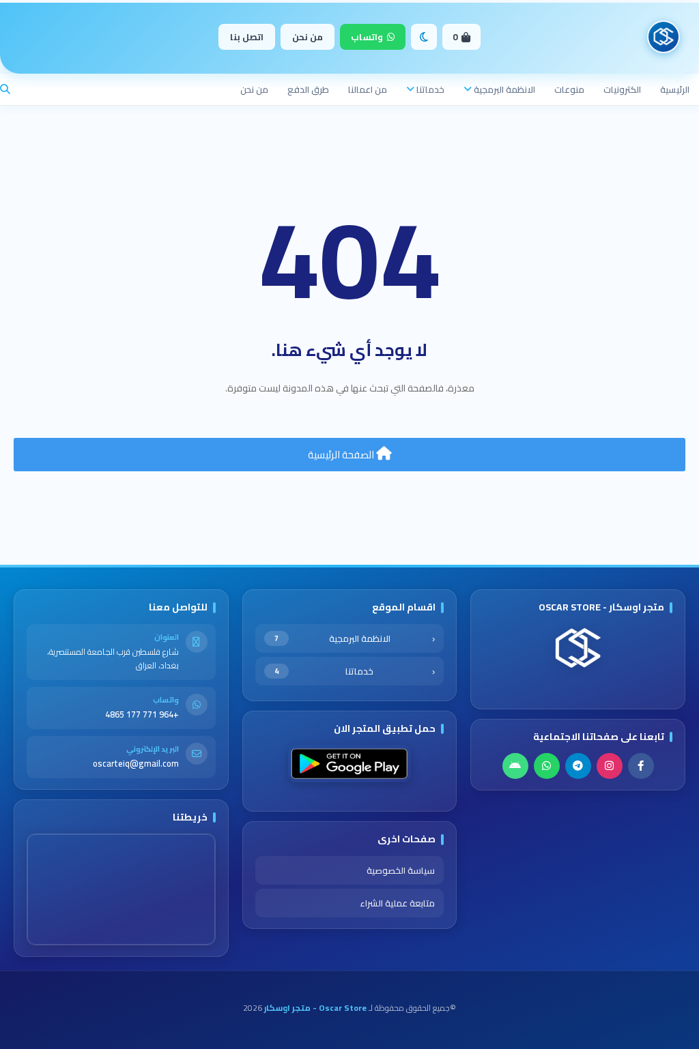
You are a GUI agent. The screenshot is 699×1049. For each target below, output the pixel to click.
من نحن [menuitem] (254, 89)
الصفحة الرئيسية (342, 454)
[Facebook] (641, 766)
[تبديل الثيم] (424, 37)
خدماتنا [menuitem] (430, 89)
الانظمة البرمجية (332, 638)
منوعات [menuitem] (569, 89)
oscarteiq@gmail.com (136, 763)
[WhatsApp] (547, 766)
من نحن (307, 37)
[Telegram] (578, 766)
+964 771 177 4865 (142, 714)
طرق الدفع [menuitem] (308, 89)
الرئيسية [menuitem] (674, 89)
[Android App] (515, 766)
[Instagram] (610, 766)
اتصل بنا (246, 37)
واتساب (367, 37)
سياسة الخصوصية (401, 870)
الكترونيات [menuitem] (622, 89)
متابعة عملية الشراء (397, 903)
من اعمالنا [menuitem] (367, 89)
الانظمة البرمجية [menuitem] (504, 89)
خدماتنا (323, 671)
